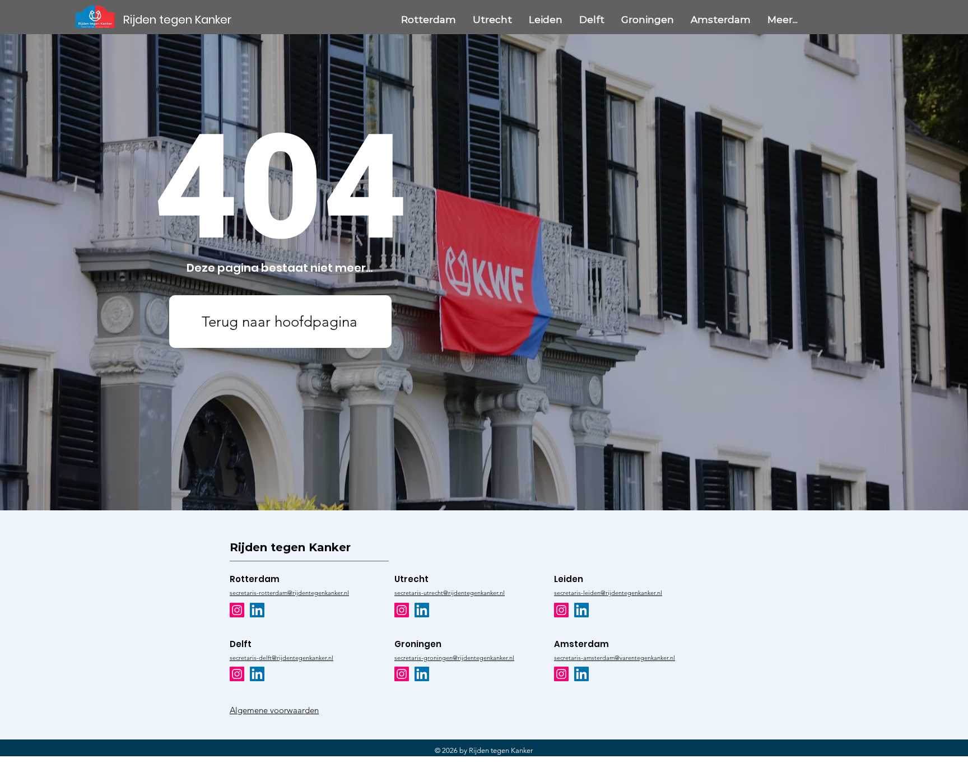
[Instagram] (237, 610)
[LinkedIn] (257, 610)
